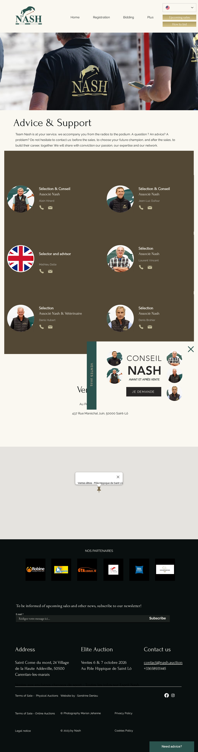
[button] (191, 349)
